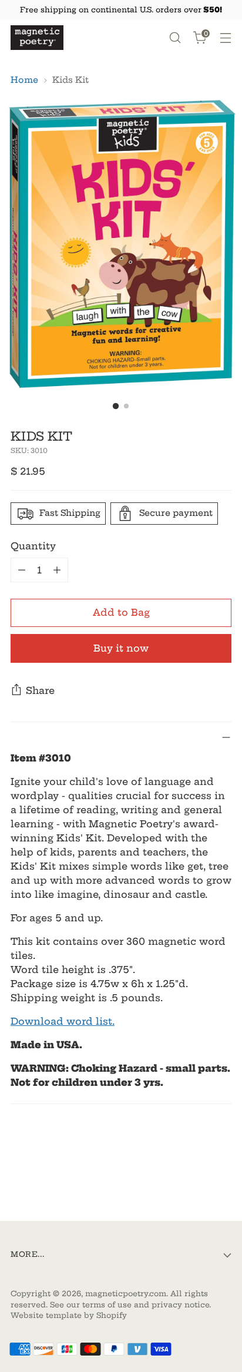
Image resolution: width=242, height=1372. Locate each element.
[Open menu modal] (225, 38)
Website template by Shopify (69, 1315)
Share (40, 690)
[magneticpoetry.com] (37, 37)
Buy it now (121, 648)
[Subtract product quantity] (21, 570)
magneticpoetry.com (125, 1293)
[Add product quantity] (57, 570)
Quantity (33, 546)
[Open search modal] (175, 38)
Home (24, 80)
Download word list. (63, 1021)
